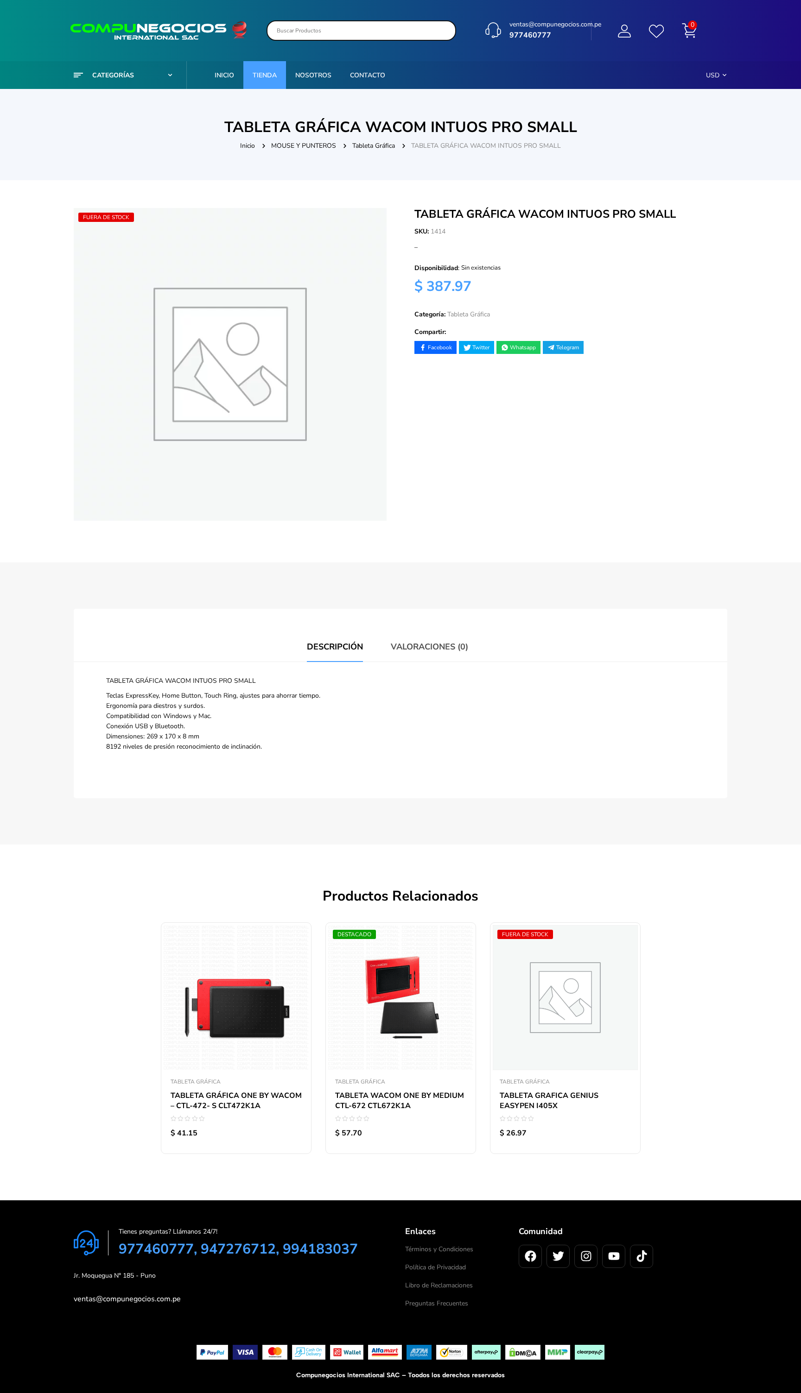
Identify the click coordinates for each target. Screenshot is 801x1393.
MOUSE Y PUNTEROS (303, 145)
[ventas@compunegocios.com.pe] (493, 30)
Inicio (247, 145)
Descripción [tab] (335, 646)
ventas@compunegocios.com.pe (555, 24)
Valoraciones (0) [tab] (429, 646)
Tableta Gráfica (373, 145)
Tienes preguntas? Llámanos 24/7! (168, 1231)
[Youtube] (613, 1256)
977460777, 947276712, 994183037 (238, 1249)
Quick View (295, 992)
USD (712, 75)
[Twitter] (558, 1256)
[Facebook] (530, 1256)
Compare (295, 972)
